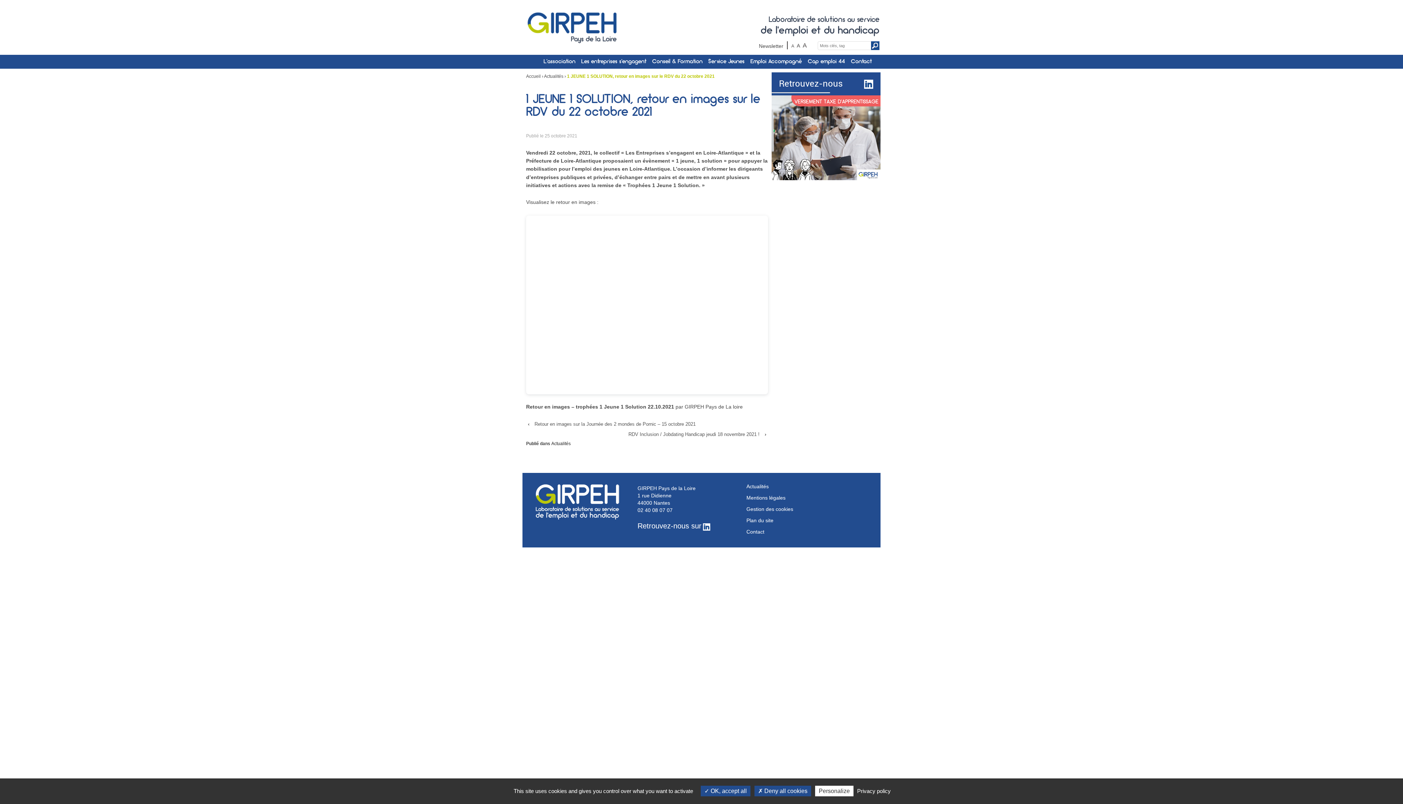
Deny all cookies (785, 791)
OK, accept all (728, 791)
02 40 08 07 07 (655, 510)
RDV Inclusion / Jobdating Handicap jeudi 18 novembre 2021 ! (694, 434)
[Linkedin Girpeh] (867, 83)
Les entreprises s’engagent (613, 62)
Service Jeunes (726, 62)
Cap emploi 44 (826, 62)
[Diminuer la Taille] (793, 45)
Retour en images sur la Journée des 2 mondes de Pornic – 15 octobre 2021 (615, 424)
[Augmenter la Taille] (804, 45)
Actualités (553, 76)
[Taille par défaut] (798, 45)
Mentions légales (766, 498)
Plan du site (759, 520)
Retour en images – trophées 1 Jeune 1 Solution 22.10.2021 (600, 407)
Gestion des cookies (769, 509)
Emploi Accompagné (776, 62)
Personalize (834, 791)
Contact (861, 62)
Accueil (533, 76)
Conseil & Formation (677, 62)
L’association (559, 62)
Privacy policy (874, 791)
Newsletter (771, 46)
